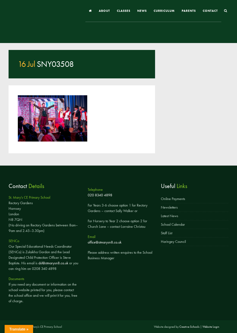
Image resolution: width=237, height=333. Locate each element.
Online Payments (173, 198)
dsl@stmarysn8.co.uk (53, 263)
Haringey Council (173, 241)
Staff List (166, 233)
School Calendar (173, 224)
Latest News (169, 215)
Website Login (211, 327)
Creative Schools (189, 327)
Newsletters (169, 207)
